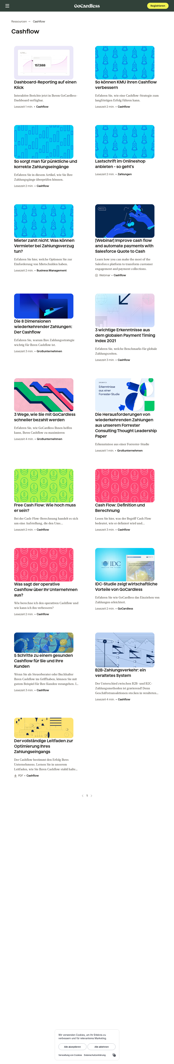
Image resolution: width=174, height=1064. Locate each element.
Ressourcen (19, 21)
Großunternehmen (49, 351)
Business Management (52, 270)
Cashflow (42, 106)
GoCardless (125, 608)
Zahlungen (125, 174)
